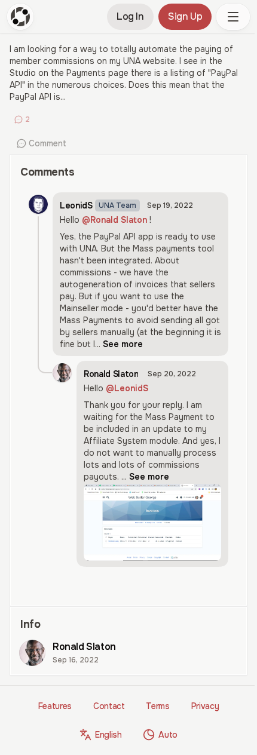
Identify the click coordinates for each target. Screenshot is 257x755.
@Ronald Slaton (114, 219)
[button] (233, 17)
